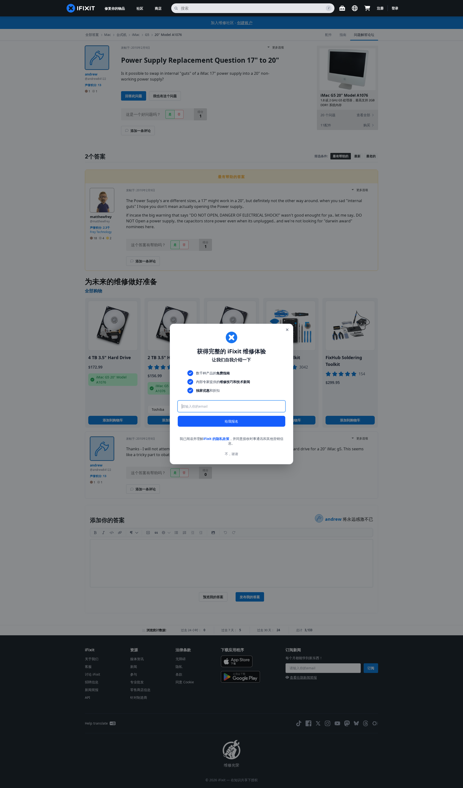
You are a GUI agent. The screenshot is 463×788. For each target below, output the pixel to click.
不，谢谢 (231, 454)
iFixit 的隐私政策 (216, 438)
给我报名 (231, 421)
